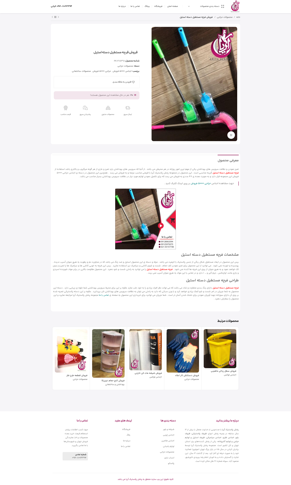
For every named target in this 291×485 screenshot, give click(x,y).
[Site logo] (235, 6)
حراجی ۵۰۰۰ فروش (201, 183)
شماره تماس (80, 454)
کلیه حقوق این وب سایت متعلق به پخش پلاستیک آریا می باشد (146, 479)
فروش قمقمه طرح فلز (77, 375)
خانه (238, 17)
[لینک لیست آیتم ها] (158, 429)
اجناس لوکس (230, 375)
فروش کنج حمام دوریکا (113, 380)
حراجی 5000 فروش (101, 71)
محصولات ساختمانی (81, 71)
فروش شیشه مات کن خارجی (148, 373)
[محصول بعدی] (52, 17)
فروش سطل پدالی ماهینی (223, 371)
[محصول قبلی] (58, 17)
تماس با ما (104, 295)
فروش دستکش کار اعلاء (187, 375)
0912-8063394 (64, 6)
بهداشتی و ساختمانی (115, 384)
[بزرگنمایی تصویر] (231, 135)
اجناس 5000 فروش (122, 71)
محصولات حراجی (224, 17)
